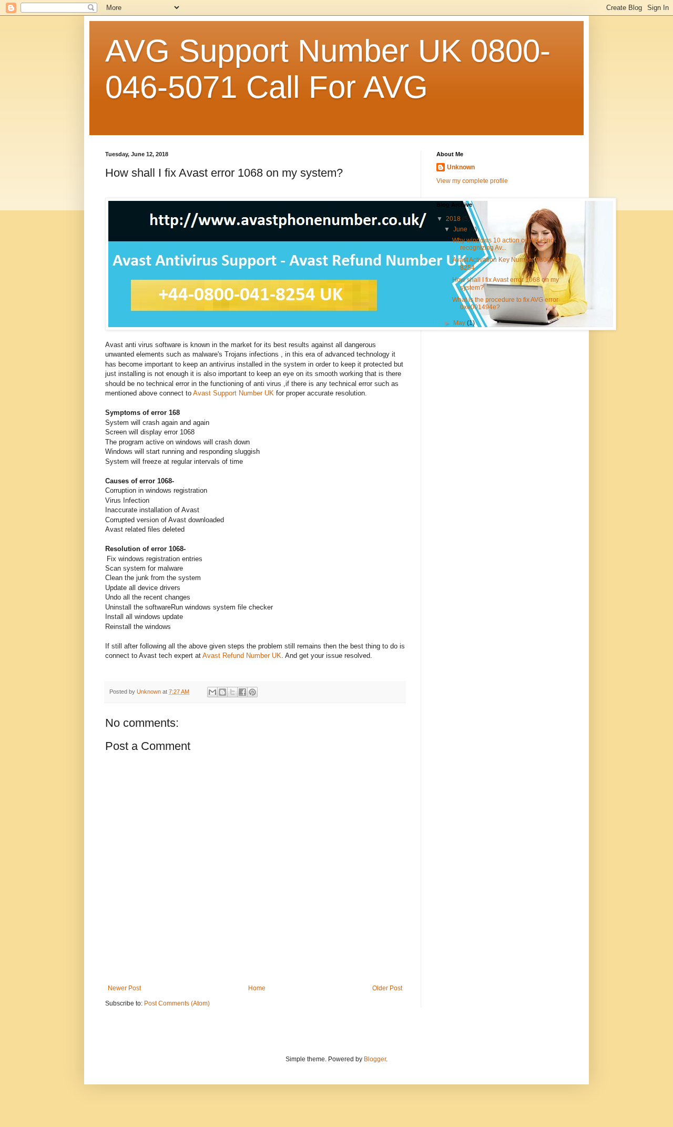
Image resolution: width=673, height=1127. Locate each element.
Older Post (387, 988)
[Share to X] (232, 692)
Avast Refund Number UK (241, 655)
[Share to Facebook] (242, 692)
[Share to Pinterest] (252, 692)
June (461, 229)
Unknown (461, 167)
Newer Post (124, 988)
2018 (454, 218)
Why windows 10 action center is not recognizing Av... (504, 244)
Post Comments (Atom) (177, 1003)
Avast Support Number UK (233, 393)
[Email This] (212, 692)
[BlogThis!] (222, 692)
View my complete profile (472, 181)
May (460, 323)
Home (257, 988)
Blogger (375, 1059)
